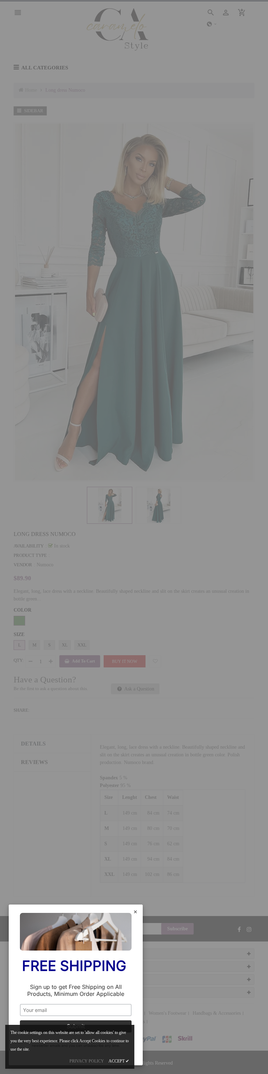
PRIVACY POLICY (86, 1061)
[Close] (135, 912)
